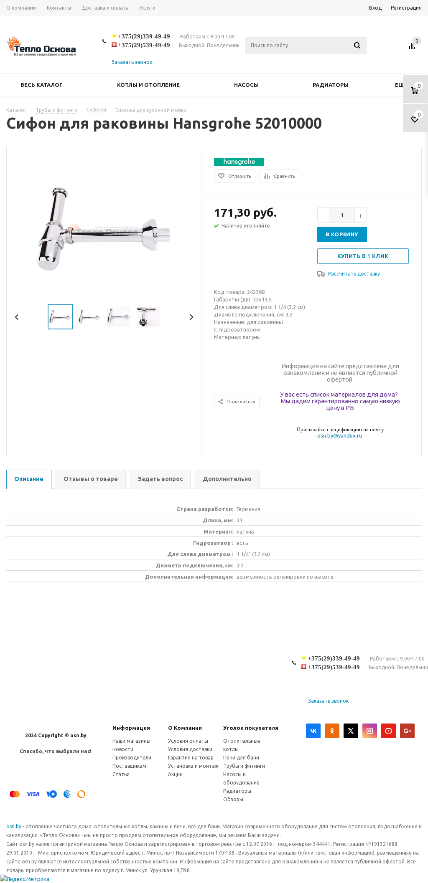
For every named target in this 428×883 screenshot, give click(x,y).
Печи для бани (241, 757)
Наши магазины (131, 741)
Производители (131, 757)
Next (191, 317)
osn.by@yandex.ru (339, 435)
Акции (175, 774)
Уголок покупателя (250, 728)
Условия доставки (190, 749)
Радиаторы (331, 85)
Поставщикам (129, 766)
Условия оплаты (188, 741)
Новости (122, 749)
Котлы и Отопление (148, 85)
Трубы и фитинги (244, 766)
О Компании (185, 728)
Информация (131, 728)
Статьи (121, 774)
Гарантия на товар (191, 757)
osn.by (14, 826)
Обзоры (233, 799)
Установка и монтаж (193, 766)
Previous (17, 317)
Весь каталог (41, 85)
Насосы (246, 85)
